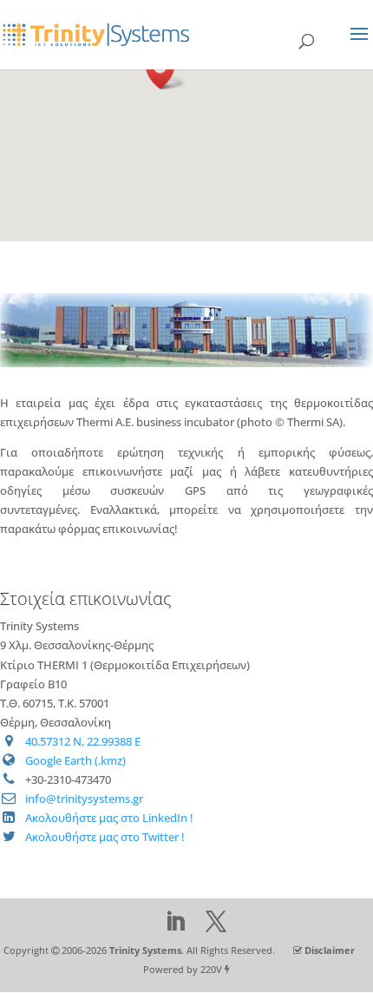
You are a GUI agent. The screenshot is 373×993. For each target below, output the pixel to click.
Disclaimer (329, 950)
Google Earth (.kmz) (75, 760)
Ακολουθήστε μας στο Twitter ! (105, 837)
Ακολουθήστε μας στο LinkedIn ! (109, 817)
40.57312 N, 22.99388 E (83, 741)
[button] (166, 70)
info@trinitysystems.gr (84, 798)
